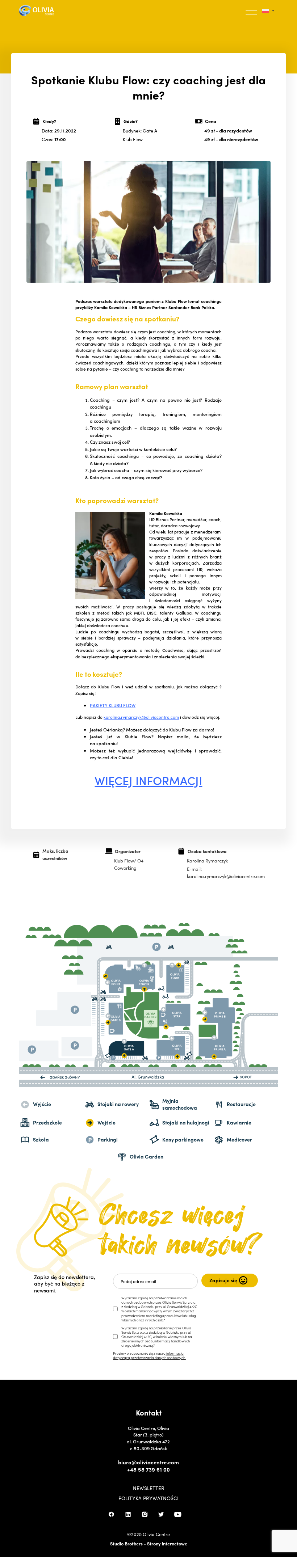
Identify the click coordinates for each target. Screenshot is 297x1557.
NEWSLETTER (148, 1488)
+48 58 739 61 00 (148, 1469)
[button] (251, 10)
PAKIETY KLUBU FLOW (112, 705)
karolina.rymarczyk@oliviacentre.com (141, 717)
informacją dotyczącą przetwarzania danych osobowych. (149, 1355)
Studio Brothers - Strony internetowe (148, 1543)
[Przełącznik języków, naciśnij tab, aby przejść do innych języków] (268, 11)
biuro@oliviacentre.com (148, 1462)
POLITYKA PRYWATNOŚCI (148, 1498)
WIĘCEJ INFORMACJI (148, 780)
